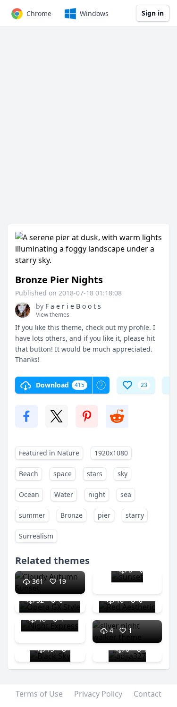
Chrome (38, 13)
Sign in (153, 12)
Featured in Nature (49, 452)
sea (125, 494)
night (96, 494)
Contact (147, 694)
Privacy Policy (98, 694)
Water (63, 494)
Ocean (29, 494)
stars (94, 473)
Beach (28, 473)
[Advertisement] (88, 130)
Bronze (71, 515)
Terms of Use (39, 694)
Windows (94, 13)
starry (135, 515)
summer (32, 515)
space (62, 473)
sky (122, 473)
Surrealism (36, 535)
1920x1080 (111, 452)
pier (104, 515)
